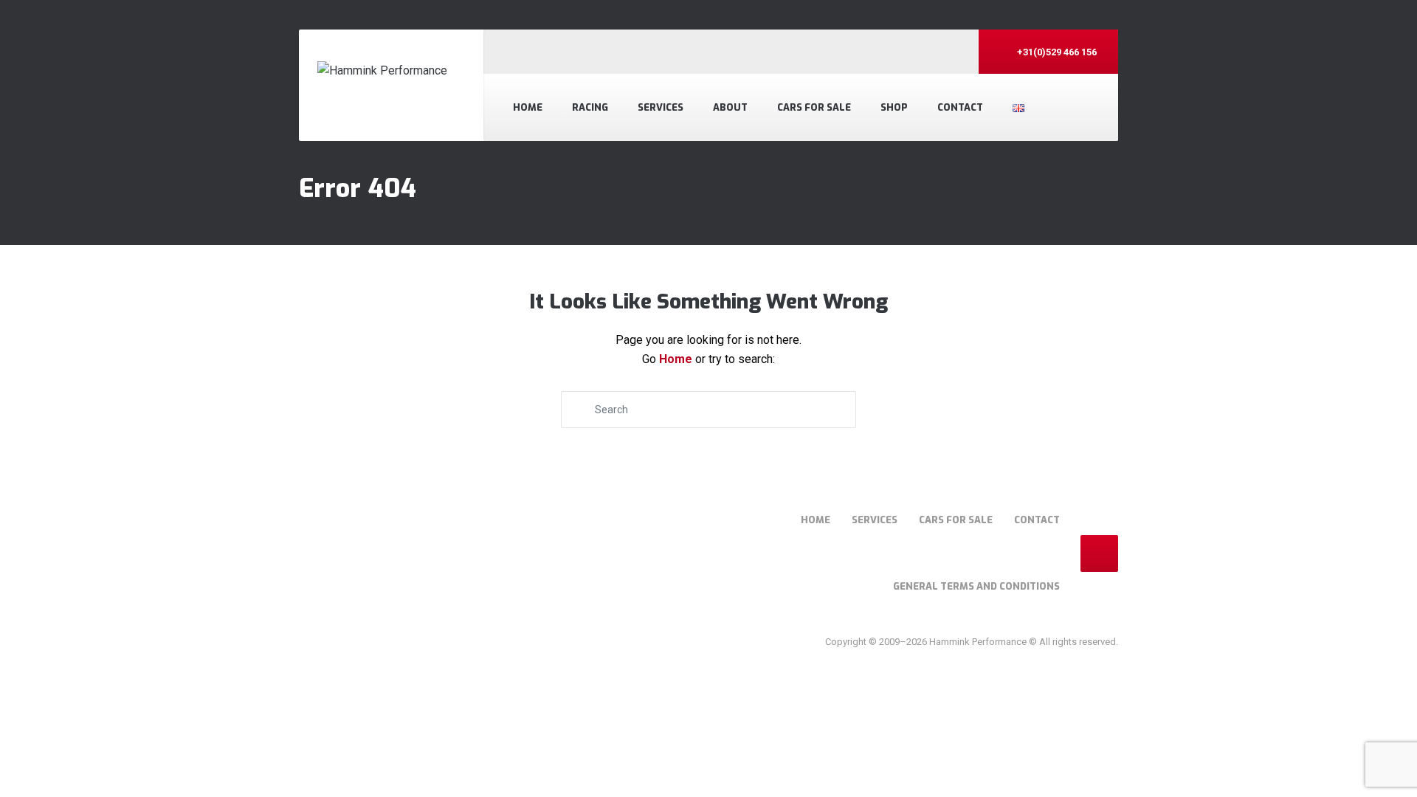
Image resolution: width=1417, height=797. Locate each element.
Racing (590, 107)
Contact (960, 107)
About (730, 107)
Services (660, 107)
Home (527, 107)
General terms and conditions (976, 586)
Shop (894, 107)
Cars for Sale (814, 107)
